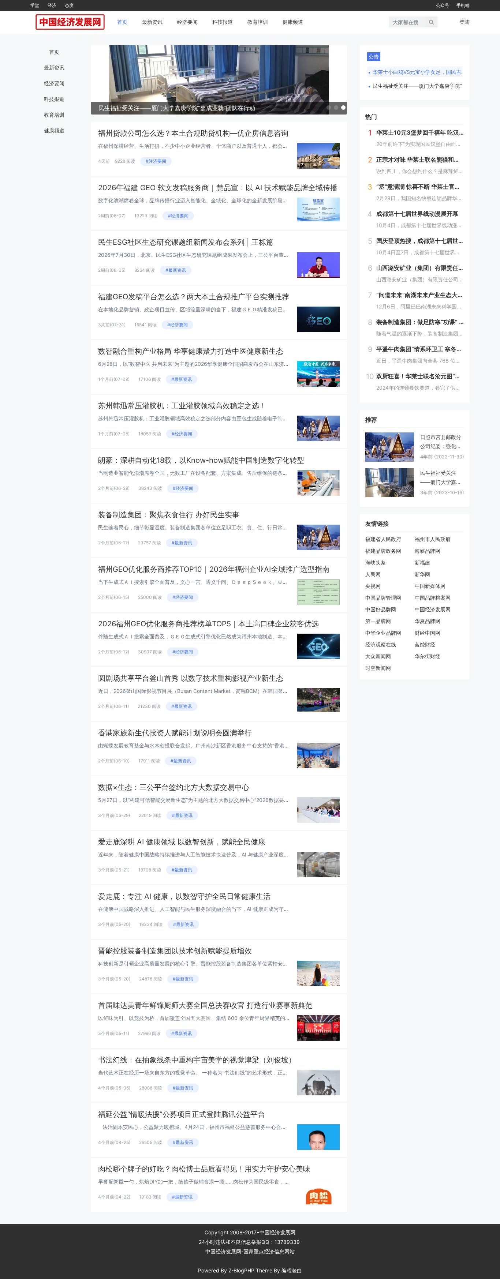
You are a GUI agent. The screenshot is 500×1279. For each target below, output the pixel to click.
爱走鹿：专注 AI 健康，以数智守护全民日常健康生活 (184, 896)
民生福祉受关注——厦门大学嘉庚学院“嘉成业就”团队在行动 (420, 86)
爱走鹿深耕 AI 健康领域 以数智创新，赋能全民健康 (181, 841)
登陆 (464, 22)
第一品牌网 (378, 621)
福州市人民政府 (433, 539)
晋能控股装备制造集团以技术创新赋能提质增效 (175, 950)
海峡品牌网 (427, 551)
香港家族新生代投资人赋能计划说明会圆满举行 (175, 732)
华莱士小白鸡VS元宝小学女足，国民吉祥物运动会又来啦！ (420, 72)
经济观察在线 (380, 644)
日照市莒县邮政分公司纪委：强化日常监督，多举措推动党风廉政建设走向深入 (440, 442)
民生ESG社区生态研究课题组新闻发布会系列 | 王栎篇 (185, 242)
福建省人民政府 (383, 539)
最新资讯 (152, 22)
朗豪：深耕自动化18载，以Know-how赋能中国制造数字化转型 (201, 460)
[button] (329, 107)
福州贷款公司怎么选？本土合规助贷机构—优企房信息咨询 (193, 133)
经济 (52, 5)
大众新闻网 (378, 656)
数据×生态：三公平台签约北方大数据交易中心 (173, 787)
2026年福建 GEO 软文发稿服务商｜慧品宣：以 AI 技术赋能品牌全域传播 (217, 187)
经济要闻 (187, 22)
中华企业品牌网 (383, 633)
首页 (122, 22)
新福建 (422, 562)
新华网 (422, 574)
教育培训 (257, 22)
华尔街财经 (427, 656)
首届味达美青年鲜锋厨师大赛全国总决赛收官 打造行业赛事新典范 (205, 1005)
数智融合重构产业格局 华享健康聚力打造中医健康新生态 (190, 351)
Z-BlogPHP (241, 1270)
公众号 (442, 5)
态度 (69, 5)
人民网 (373, 574)
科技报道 (222, 22)
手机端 (463, 5)
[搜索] (431, 21)
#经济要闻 (156, 161)
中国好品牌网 (380, 609)
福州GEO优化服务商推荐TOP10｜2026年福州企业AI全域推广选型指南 (213, 569)
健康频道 (293, 22)
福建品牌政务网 (383, 551)
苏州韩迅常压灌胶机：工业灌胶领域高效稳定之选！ (182, 405)
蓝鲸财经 (425, 644)
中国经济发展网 (433, 609)
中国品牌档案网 (433, 598)
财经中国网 (427, 633)
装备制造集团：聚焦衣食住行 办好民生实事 (168, 514)
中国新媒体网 (430, 586)
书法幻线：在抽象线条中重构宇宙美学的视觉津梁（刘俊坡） (197, 1059)
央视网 (373, 586)
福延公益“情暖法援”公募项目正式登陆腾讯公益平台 (181, 1114)
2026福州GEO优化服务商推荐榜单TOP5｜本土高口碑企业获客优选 (208, 623)
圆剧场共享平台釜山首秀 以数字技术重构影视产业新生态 (190, 678)
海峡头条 (375, 562)
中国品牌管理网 (383, 598)
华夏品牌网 (427, 621)
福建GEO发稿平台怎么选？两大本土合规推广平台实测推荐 (193, 296)
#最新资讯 (175, 270)
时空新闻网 (378, 668)
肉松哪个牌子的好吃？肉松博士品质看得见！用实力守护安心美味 (204, 1168)
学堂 (34, 5)
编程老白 (291, 1270)
